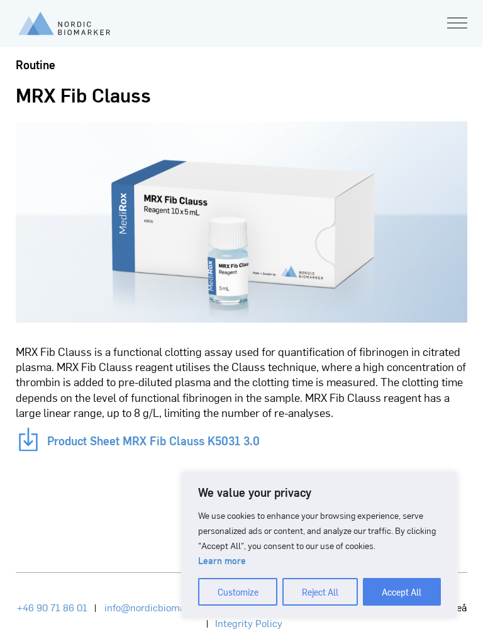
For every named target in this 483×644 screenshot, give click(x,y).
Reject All (320, 591)
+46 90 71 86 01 (52, 607)
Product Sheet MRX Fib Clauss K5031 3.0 (122, 438)
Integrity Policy (248, 622)
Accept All (401, 591)
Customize (238, 591)
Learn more (222, 560)
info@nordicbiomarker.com (163, 607)
